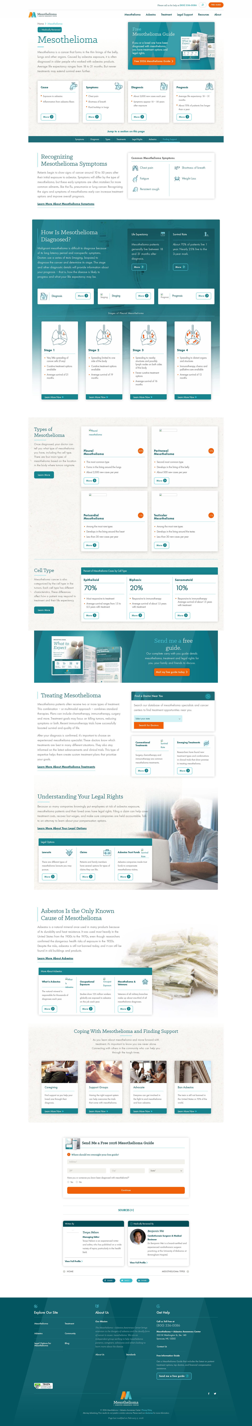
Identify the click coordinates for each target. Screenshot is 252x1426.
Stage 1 (49, 350)
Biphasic (135, 580)
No (80, 1182)
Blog (67, 1343)
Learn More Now (53, 397)
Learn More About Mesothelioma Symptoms (66, 204)
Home (70, 1271)
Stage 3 (138, 350)
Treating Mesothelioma (71, 695)
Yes (71, 1182)
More (46, 116)
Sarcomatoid (184, 580)
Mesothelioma (133, 14)
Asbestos (151, 14)
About (217, 14)
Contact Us (162, 1346)
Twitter (215, 1393)
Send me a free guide (172, 1376)
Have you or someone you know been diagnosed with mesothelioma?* (98, 1177)
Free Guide (216, 5)
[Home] (42, 16)
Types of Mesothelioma (49, 432)
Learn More (44, 474)
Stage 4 (182, 350)
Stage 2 (93, 350)
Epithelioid (91, 580)
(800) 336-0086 (188, 5)
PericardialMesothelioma (94, 516)
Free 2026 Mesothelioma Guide (152, 61)
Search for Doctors (149, 725)
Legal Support (185, 14)
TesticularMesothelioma (164, 516)
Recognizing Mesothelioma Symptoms (74, 160)
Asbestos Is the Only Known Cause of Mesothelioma (77, 914)
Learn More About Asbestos (55, 958)
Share (110, 1280)
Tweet (126, 1280)
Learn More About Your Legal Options (62, 828)
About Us (100, 1354)
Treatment (166, 14)
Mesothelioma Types (173, 1271)
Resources (203, 14)
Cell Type (44, 570)
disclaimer (149, 1413)
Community (70, 1333)
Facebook (209, 1393)
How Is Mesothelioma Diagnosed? (69, 235)
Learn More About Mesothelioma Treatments (66, 767)
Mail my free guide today (170, 672)
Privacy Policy (147, 1410)
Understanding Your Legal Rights (80, 796)
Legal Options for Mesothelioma (42, 1344)
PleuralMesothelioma (94, 452)
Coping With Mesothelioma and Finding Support (126, 1031)
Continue (126, 1190)
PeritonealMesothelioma (164, 452)
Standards (131, 1354)
